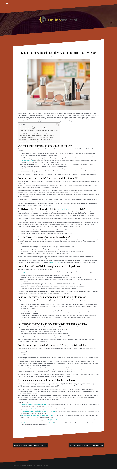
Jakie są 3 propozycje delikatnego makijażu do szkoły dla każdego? (37, 135)
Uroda (66, 56)
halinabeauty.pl (59, 56)
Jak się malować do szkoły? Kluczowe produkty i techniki (34, 128)
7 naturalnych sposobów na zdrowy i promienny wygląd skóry (39, 419)
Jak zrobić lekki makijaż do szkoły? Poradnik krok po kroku (34, 134)
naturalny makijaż (55, 262)
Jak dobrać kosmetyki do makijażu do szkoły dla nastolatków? (36, 132)
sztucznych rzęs (71, 170)
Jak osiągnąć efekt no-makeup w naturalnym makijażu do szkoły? (36, 137)
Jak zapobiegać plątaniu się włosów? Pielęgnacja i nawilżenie (30, 445)
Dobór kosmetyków (27, 160)
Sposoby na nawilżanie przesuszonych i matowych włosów (38, 411)
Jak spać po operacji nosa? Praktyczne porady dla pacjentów (86, 445)
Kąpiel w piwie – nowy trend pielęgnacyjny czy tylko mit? (37, 422)
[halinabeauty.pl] (58, 20)
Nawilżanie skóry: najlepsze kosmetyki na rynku (35, 404)
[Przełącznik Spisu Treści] (56, 124)
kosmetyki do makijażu (66, 209)
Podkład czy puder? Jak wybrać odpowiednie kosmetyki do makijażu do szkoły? (40, 130)
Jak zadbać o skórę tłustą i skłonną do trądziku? (35, 408)
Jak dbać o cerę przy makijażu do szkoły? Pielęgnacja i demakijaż (36, 139)
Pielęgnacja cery (26, 272)
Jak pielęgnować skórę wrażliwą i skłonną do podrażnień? (37, 415)
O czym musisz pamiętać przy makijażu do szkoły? (32, 127)
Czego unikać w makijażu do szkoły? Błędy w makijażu (33, 141)
